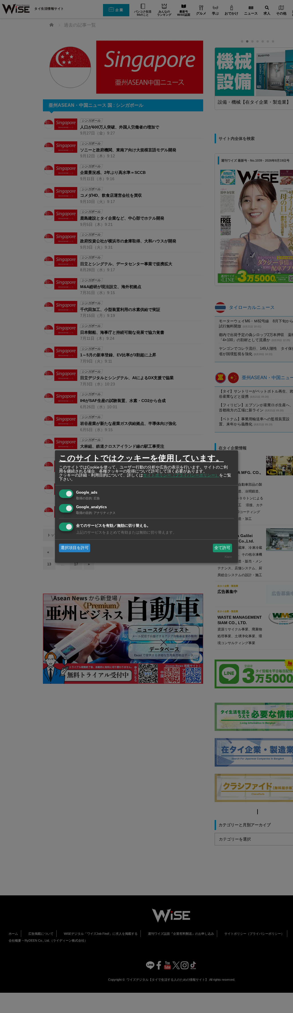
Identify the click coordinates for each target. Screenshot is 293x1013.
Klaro (228, 557)
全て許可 (222, 547)
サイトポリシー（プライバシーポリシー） (181, 475)
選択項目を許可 (75, 547)
